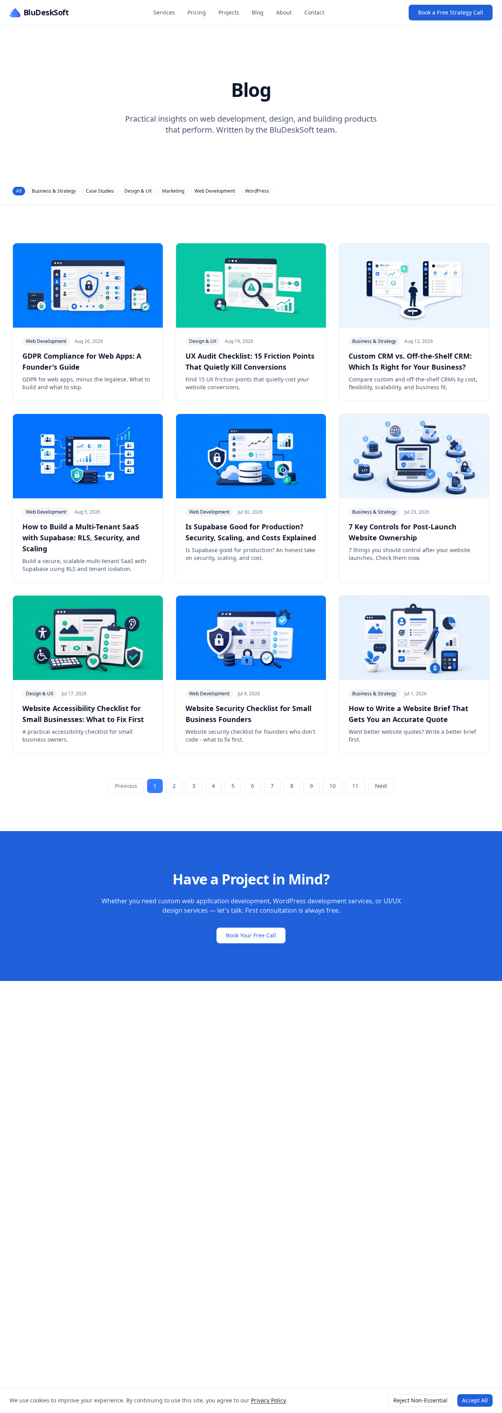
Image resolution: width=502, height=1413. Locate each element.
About (284, 12)
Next (381, 785)
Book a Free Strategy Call (450, 12)
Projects (228, 12)
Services (164, 12)
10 (332, 785)
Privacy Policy (268, 1400)
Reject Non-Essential (420, 1400)
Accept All (475, 1400)
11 (355, 785)
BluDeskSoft (46, 12)
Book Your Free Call (251, 935)
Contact (314, 12)
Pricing (196, 12)
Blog (258, 12)
